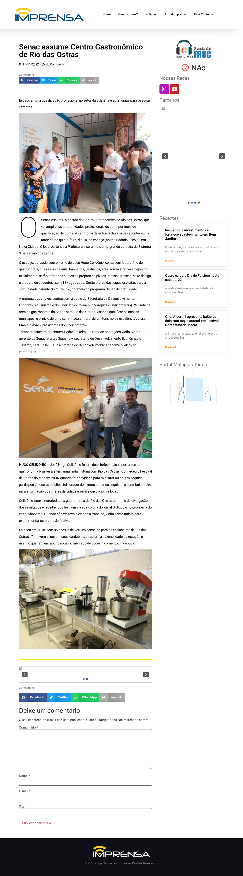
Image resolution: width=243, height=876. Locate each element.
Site (21, 806)
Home (107, 14)
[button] (29, 80)
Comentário (28, 727)
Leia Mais (170, 260)
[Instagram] (164, 89)
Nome (24, 775)
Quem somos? (128, 14)
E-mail (25, 790)
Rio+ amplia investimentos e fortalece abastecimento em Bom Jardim (190, 234)
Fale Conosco (203, 14)
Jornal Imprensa (175, 14)
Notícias (150, 14)
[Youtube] (174, 89)
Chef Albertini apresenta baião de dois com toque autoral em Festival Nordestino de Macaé (192, 321)
